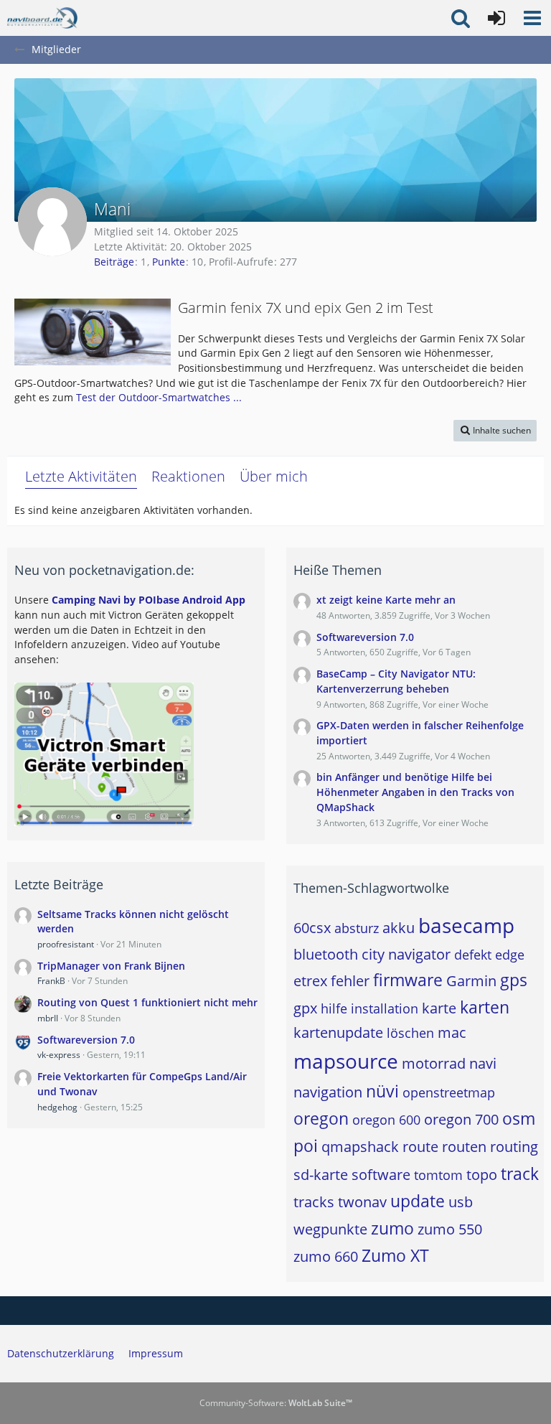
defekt (472, 954)
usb (460, 1202)
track (520, 1173)
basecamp (466, 925)
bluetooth (325, 954)
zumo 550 (450, 1229)
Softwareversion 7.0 (86, 1039)
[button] (532, 18)
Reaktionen (188, 476)
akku (398, 927)
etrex (310, 980)
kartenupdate (338, 1032)
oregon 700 (461, 1119)
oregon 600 (386, 1119)
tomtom (438, 1175)
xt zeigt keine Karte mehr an (386, 599)
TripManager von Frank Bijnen (111, 966)
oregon (321, 1118)
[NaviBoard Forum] (42, 18)
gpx (305, 1008)
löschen (410, 1032)
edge (509, 954)
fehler (350, 980)
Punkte (168, 261)
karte (439, 1008)
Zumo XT (395, 1255)
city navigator (406, 954)
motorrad (434, 1063)
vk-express (58, 1055)
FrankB (51, 981)
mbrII (47, 1018)
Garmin (471, 980)
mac (452, 1032)
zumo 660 (325, 1256)
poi (305, 1145)
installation (384, 1008)
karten (484, 1007)
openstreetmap (448, 1092)
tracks (313, 1202)
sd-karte (320, 1174)
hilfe (334, 1008)
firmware (408, 979)
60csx (312, 927)
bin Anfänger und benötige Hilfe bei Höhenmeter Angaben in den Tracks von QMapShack (415, 791)
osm (518, 1118)
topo (481, 1174)
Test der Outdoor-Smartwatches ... (159, 397)
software (381, 1174)
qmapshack (360, 1146)
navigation (327, 1092)
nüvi (382, 1090)
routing (514, 1146)
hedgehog (57, 1107)
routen (464, 1146)
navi (482, 1063)
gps (513, 979)
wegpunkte (330, 1229)
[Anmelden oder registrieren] (496, 18)
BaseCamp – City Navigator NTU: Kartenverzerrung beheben (396, 681)
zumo (392, 1228)
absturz (356, 928)
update (417, 1200)
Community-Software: (275, 1403)
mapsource (345, 1060)
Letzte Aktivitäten (81, 476)
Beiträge (114, 261)
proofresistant (65, 944)
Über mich (274, 476)
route (420, 1146)
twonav (362, 1202)
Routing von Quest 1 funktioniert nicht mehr (147, 1002)
